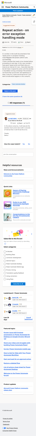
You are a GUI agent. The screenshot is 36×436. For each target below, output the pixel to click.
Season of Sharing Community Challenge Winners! (21, 192)
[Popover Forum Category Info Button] (5, 244)
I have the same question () (12, 96)
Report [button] (28, 42)
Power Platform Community (17, 7)
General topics (10, 261)
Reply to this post (10, 91)
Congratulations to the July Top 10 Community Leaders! (21, 215)
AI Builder (9, 251)
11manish (15, 304)
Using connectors (11, 276)
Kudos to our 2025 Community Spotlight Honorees (21, 203)
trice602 (14, 311)
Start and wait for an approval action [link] (17, 359)
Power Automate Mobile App (15, 267)
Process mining (11, 270)
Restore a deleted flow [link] (12, 363)
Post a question (18, 11)
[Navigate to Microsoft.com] (7, 2)
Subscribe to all (18, 284)
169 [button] (21, 304)
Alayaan (19, 47)
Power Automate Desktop (18, 84)
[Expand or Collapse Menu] (2, 7)
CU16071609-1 (12, 118)
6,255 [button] (20, 118)
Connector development (13, 257)
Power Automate (26, 15)
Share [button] (21, 42)
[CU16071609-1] (6, 118)
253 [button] (21, 297)
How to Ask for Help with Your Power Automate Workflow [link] (17, 354)
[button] (34, 7)
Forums (19, 15)
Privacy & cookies (7, 418)
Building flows (10, 254)
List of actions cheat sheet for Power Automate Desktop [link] (17, 368)
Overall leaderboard (28, 318)
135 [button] (20, 310)
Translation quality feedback (15, 273)
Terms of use (6, 421)
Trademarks (6, 424)
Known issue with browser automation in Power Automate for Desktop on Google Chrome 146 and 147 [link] (17, 335)
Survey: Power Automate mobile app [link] (17, 349)
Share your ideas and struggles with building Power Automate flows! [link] (17, 344)
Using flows (9, 279)
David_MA (15, 297)
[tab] (16, 104)
